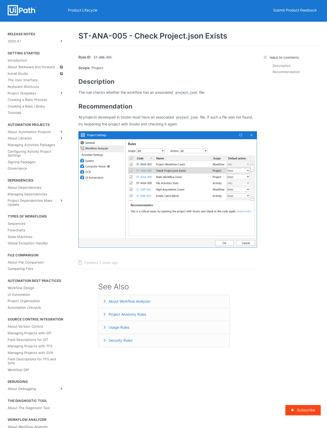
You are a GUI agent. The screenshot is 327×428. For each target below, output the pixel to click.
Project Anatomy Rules (127, 314)
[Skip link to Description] (75, 81)
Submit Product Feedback (295, 10)
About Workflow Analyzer (129, 301)
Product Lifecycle (82, 10)
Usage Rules (119, 327)
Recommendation (286, 72)
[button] (167, 189)
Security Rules (120, 340)
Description (282, 66)
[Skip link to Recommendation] (75, 106)
